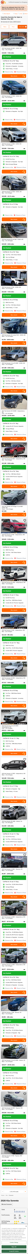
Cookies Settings (14, 1242)
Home (2, 1195)
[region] (14, 1239)
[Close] (26, 1226)
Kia (6, 1195)
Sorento (11, 1195)
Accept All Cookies (14, 1251)
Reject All (14, 1246)
